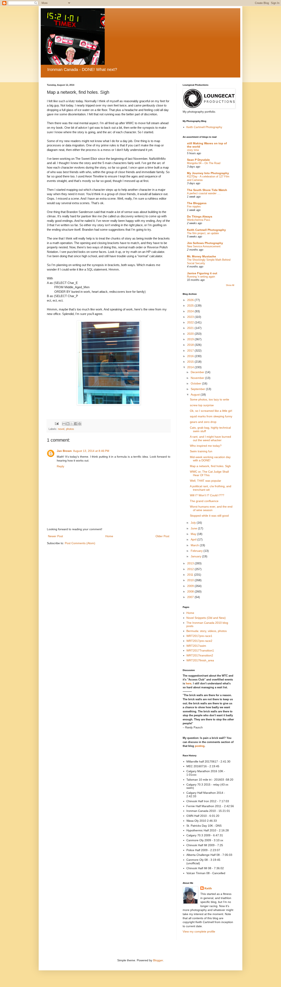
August (196, 394)
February (197, 550)
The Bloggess (197, 203)
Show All (230, 285)
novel (61, 429)
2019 (191, 339)
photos (70, 429)
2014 (191, 367)
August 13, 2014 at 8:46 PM (91, 450)
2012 (191, 569)
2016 (191, 356)
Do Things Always (199, 216)
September (198, 389)
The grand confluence (204, 501)
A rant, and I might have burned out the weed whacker (210, 438)
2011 (190, 574)
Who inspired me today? (206, 445)
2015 (191, 361)
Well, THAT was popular (205, 480)
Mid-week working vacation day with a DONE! (210, 458)
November (198, 378)
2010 (191, 580)
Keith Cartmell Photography (204, 127)
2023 (191, 316)
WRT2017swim (196, 645)
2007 (191, 597)
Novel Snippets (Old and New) (206, 617)
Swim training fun (201, 451)
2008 (191, 591)
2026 (191, 300)
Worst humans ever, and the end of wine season (211, 508)
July (194, 522)
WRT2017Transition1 (200, 650)
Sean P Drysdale (198, 159)
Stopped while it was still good (209, 515)
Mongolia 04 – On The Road (203, 163)
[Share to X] (72, 424)
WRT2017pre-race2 (199, 640)
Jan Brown (64, 450)
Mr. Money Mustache (201, 256)
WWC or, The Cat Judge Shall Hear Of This (209, 473)
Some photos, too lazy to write (209, 399)
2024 (191, 311)
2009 (191, 586)
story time (193, 150)
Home (109, 536)
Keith (208, 888)
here (188, 683)
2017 (191, 350)
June (194, 528)
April (194, 539)
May (194, 534)
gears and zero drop (203, 421)
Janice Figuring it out (202, 273)
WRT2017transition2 (199, 655)
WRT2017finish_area (200, 660)
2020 (191, 333)
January (196, 556)
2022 (191, 322)
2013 (191, 563)
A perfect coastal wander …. (204, 193)
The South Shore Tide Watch (207, 190)
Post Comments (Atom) (80, 543)
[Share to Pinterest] (80, 424)
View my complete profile (199, 931)
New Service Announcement (204, 246)
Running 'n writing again (201, 276)
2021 (191, 328)
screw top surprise (202, 405)
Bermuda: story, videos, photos (206, 631)
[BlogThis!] (68, 424)
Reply (60, 466)
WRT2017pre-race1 (199, 636)
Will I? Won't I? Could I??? (207, 495)
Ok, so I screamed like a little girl (211, 410)
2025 (191, 305)
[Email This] (64, 424)
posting (199, 745)
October (196, 383)
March (195, 545)
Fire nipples (194, 206)
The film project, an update (203, 233)
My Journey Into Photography (208, 173)
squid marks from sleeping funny (211, 416)
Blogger (158, 960)
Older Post (162, 536)
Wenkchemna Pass (198, 219)
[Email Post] (56, 423)
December (198, 372)
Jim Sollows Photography (205, 243)
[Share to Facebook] (76, 424)
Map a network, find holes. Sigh (210, 466)
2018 (191, 344)
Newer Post (55, 536)
